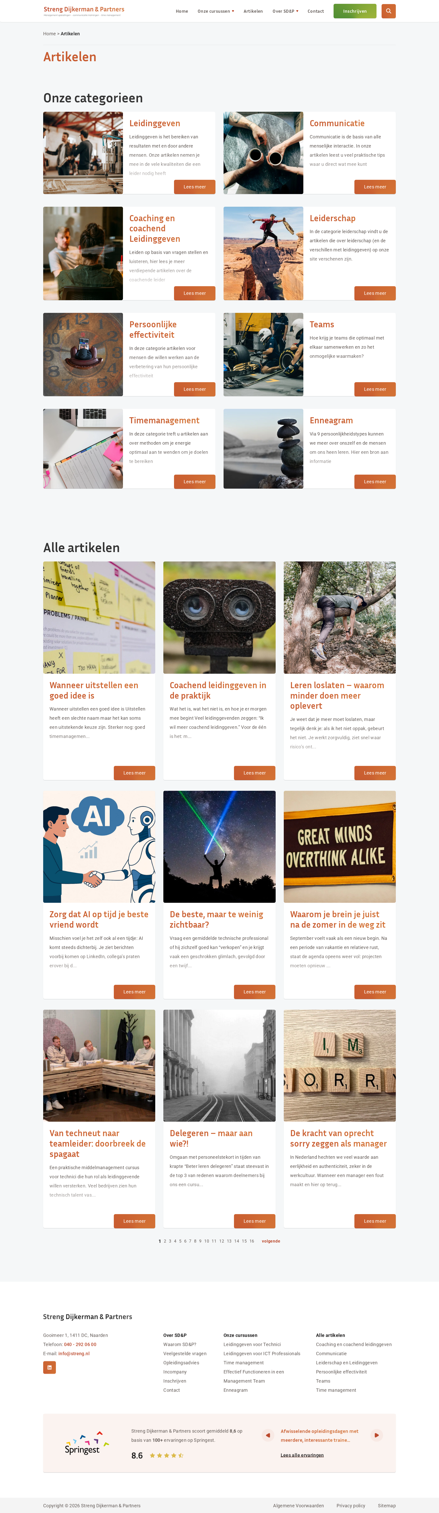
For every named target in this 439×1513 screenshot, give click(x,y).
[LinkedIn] (49, 1367)
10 (206, 1241)
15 (244, 1241)
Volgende (271, 1241)
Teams (323, 1380)
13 (229, 1241)
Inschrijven (355, 11)
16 (252, 1241)
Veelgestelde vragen (185, 1353)
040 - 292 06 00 (80, 1344)
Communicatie (331, 1353)
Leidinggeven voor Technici (252, 1344)
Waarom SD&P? (179, 1344)
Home (182, 11)
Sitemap (387, 1505)
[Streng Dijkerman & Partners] (84, 11)
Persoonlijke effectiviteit (341, 1371)
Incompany (175, 1371)
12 (221, 1241)
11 (214, 1241)
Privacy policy (351, 1505)
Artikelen (253, 11)
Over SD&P (283, 11)
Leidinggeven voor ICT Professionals (262, 1353)
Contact (316, 11)
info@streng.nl (74, 1353)
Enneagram (236, 1389)
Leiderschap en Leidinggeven (347, 1362)
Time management (244, 1362)
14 (236, 1241)
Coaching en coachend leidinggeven (354, 1344)
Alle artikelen (330, 1335)
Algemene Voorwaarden (298, 1505)
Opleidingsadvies (181, 1362)
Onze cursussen (214, 11)
